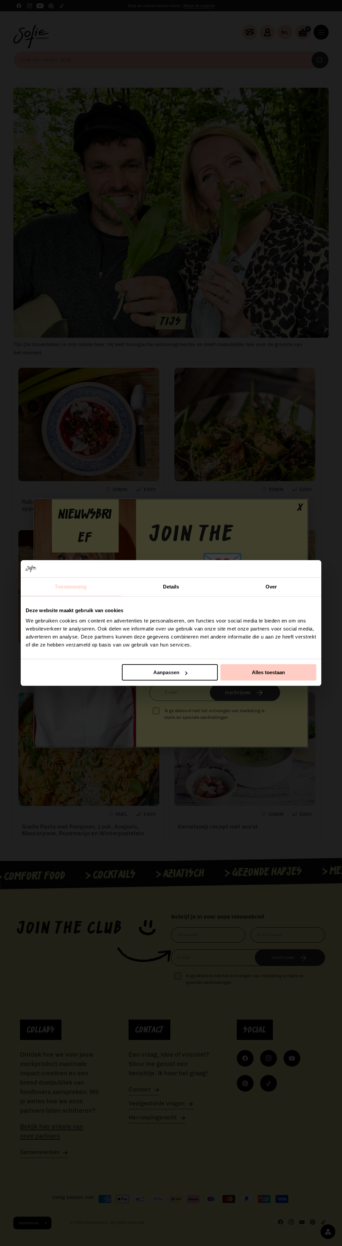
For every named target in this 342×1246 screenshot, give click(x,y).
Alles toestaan (268, 672)
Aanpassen (166, 672)
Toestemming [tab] (71, 586)
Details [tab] (171, 586)
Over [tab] (271, 586)
